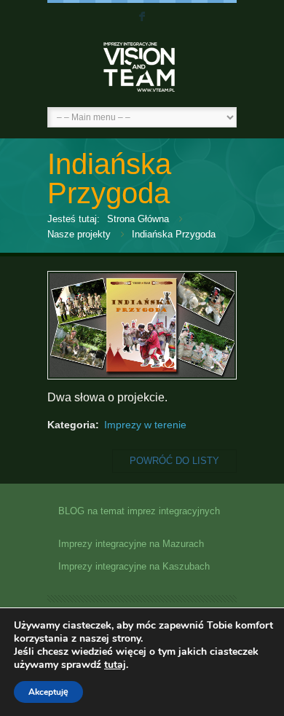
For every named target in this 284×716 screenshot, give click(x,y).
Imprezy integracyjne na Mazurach (131, 544)
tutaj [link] (115, 665)
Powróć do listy (174, 460)
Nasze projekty (79, 234)
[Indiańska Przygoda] (142, 373)
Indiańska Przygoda (174, 234)
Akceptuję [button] (48, 692)
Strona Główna (138, 218)
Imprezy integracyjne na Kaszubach (134, 567)
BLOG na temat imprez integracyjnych (139, 511)
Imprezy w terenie (145, 424)
